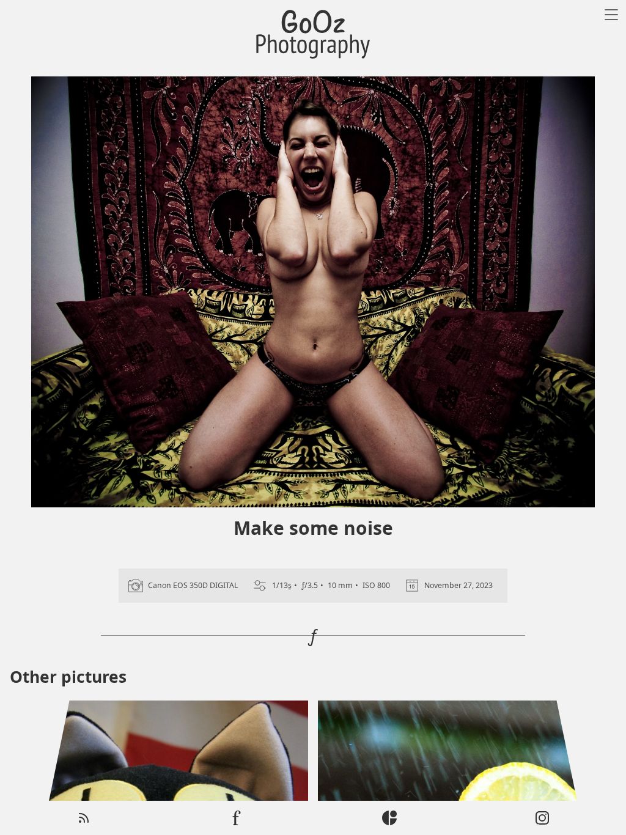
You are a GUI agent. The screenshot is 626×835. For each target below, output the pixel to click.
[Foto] (236, 818)
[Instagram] (542, 818)
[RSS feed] (83, 818)
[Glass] (389, 818)
